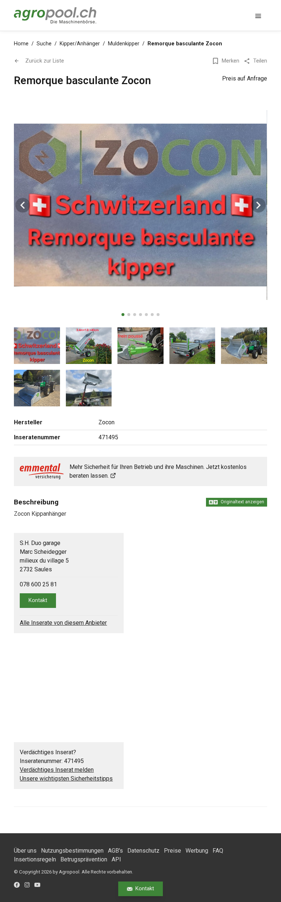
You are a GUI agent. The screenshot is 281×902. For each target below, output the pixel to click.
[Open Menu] (258, 15)
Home (21, 44)
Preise (172, 850)
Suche (44, 44)
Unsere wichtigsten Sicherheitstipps (66, 778)
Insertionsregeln (35, 859)
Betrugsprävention (83, 859)
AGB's (115, 850)
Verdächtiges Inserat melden (57, 769)
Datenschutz (143, 850)
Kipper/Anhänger (80, 44)
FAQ (218, 850)
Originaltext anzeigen (242, 501)
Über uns (25, 850)
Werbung (197, 850)
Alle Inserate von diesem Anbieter (63, 622)
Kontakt (144, 888)
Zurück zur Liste (44, 60)
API (116, 859)
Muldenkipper (123, 44)
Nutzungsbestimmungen (72, 850)
